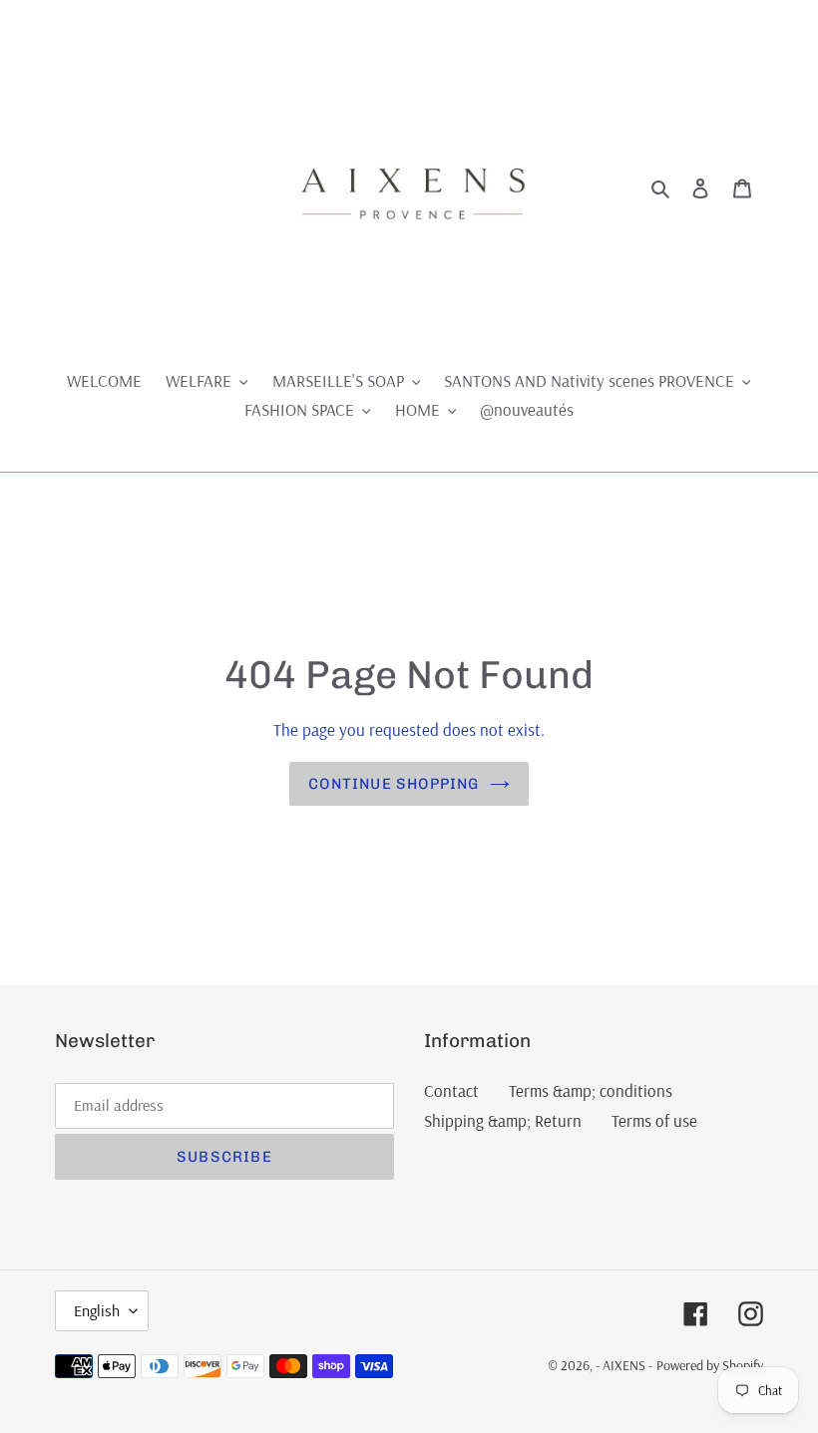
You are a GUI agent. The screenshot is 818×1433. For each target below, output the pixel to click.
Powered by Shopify (709, 1365)
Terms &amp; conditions (590, 1090)
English (97, 1310)
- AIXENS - (624, 1365)
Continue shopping (393, 784)
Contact (451, 1090)
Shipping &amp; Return (503, 1120)
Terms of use (654, 1120)
